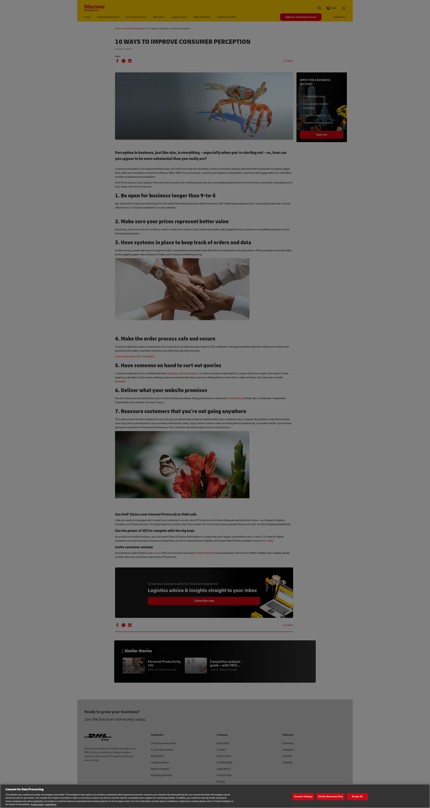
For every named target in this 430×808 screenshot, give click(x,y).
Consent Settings (303, 796)
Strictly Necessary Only (330, 796)
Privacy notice (37, 804)
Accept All (357, 796)
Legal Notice (50, 804)
